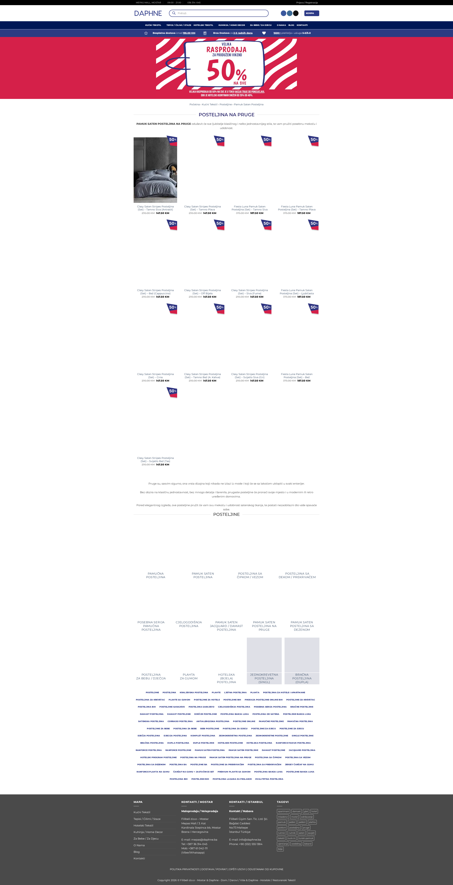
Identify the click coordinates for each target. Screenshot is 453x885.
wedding (296, 843)
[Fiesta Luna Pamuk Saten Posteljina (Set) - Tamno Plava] (297, 170)
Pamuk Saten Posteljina (248, 104)
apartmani (283, 811)
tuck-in (291, 838)
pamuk (282, 822)
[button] (311, 13)
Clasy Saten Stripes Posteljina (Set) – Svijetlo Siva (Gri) (249, 376)
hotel (314, 811)
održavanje (307, 816)
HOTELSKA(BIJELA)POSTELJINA (226, 678)
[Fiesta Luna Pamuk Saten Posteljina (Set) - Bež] (297, 338)
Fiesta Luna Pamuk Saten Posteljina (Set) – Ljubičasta (297, 292)
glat (306, 811)
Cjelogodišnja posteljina (189, 624)
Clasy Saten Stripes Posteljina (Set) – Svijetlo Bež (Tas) (155, 460)
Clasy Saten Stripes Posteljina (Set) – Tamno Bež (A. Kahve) (202, 376)
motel (294, 816)
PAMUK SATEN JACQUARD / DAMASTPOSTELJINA (226, 626)
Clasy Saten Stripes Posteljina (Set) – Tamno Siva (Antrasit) (155, 208)
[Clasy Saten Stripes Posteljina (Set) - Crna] (155, 338)
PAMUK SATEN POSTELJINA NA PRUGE (264, 626)
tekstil (281, 838)
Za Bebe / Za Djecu (261, 25)
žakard (307, 843)
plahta (312, 822)
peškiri (302, 822)
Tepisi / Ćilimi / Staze (179, 25)
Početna (195, 104)
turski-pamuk (306, 838)
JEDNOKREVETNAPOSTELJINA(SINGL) (264, 678)
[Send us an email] (296, 13)
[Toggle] (174, 812)
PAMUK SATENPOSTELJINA (203, 575)
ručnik (292, 833)
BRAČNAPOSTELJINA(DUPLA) (301, 678)
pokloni (282, 827)
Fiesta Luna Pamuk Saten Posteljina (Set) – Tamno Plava (297, 208)
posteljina (294, 827)
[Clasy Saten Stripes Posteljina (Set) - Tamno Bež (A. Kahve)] (202, 338)
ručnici (281, 833)
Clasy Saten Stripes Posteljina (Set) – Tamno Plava (202, 208)
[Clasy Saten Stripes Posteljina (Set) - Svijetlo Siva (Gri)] (249, 338)
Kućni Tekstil (153, 25)
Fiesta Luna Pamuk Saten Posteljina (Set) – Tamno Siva (250, 208)
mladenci (283, 816)
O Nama (281, 25)
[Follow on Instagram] (289, 13)
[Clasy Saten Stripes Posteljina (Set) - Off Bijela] (202, 254)
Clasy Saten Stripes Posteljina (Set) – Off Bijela (202, 292)
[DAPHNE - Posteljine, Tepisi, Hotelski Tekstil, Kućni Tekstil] (148, 13)
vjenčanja (283, 843)
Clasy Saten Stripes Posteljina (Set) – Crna (155, 376)
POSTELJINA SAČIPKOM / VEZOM (250, 575)
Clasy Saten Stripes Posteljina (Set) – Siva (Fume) (249, 292)
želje (280, 849)
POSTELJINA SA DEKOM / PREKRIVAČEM (297, 575)
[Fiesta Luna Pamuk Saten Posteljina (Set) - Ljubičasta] (297, 254)
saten (302, 833)
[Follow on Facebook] (283, 13)
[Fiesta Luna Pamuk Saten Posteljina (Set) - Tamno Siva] (249, 170)
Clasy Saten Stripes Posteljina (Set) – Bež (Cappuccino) (155, 292)
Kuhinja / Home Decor (232, 25)
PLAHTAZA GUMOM (188, 676)
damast (297, 811)
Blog (291, 25)
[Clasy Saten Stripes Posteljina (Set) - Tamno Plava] (202, 170)
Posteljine (226, 104)
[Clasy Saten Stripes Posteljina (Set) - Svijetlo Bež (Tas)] (155, 421)
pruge (306, 827)
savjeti (311, 833)
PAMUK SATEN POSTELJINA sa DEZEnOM (302, 626)
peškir (292, 822)
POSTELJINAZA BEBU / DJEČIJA (151, 676)
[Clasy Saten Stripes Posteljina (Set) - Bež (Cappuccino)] (155, 254)
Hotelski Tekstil (203, 25)
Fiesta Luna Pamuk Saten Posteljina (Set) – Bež (296, 376)
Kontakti (302, 25)
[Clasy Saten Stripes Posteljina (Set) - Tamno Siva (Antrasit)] (155, 170)
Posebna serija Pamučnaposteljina (151, 626)
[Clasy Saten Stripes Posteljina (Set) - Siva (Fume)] (249, 254)
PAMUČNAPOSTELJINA (155, 575)
